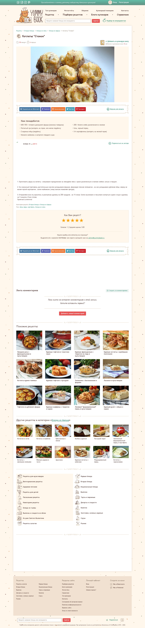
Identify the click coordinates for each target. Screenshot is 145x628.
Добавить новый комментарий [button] (72, 313)
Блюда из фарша (45, 204)
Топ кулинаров (51, 11)
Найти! (95, 21)
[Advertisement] (72, 164)
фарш (25, 207)
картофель (31, 207)
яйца (21, 207)
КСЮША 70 (26, 144)
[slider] (72, 221)
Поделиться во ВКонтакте (30, 109)
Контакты (125, 11)
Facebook (47, 109)
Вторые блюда (34, 204)
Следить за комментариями (118, 290)
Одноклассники (59, 109)
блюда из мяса (40, 207)
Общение (85, 11)
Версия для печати (117, 109)
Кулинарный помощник (105, 11)
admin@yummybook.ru (96, 238)
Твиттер (71, 109)
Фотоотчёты (69, 11)
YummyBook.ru (29, 15)
